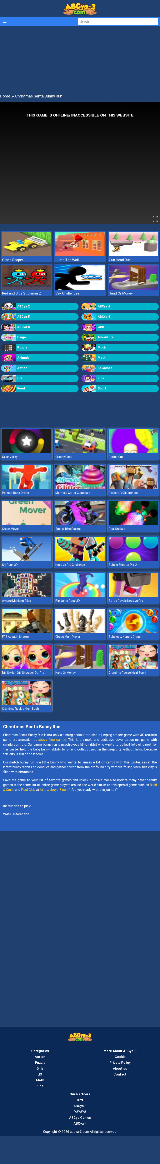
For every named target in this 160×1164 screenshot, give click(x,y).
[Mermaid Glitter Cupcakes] (80, 488)
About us (120, 1069)
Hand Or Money (121, 293)
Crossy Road (63, 456)
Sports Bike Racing (68, 528)
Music (102, 347)
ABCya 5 (23, 317)
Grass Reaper (12, 260)
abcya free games (52, 740)
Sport (102, 388)
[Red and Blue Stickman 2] (26, 289)
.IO (40, 1074)
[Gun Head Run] (133, 255)
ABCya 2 (23, 306)
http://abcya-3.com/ (55, 790)
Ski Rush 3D (10, 564)
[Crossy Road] (80, 452)
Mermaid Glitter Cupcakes (72, 492)
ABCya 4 (104, 306)
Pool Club (28, 790)
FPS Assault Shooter (16, 636)
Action (22, 368)
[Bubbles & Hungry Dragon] (133, 632)
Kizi (80, 1100)
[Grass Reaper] (26, 255)
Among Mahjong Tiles (16, 600)
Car (19, 378)
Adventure (106, 337)
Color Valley (10, 456)
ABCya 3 (80, 1106)
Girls (101, 327)
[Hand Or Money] (133, 289)
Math (102, 358)
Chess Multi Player (67, 636)
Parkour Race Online (15, 492)
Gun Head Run (120, 260)
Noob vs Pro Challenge (70, 564)
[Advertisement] (80, 59)
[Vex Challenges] (80, 289)
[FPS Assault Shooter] (26, 632)
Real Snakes (117, 528)
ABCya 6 (104, 317)
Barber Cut (116, 456)
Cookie (120, 1057)
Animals (23, 358)
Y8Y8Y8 (80, 1112)
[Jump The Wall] (80, 255)
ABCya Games (80, 1118)
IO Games (105, 368)
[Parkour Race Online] (26, 488)
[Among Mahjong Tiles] (26, 596)
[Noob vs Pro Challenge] (80, 560)
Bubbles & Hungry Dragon (125, 636)
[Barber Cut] (133, 452)
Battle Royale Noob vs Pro (126, 600)
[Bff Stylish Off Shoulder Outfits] (26, 668)
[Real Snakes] (133, 524)
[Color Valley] (26, 452)
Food (21, 388)
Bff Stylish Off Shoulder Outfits (23, 672)
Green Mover (10, 528)
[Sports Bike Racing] (80, 524)
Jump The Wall (67, 260)
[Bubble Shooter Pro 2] (133, 560)
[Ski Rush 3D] (26, 560)
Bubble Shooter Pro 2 (123, 564)
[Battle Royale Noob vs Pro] (133, 596)
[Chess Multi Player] (80, 632)
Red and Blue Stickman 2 (21, 293)
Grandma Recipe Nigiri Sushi (127, 672)
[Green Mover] (26, 524)
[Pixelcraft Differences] (133, 488)
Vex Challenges (67, 293)
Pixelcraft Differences (124, 492)
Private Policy (120, 1063)
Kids (101, 378)
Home (5, 96)
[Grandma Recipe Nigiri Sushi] (133, 668)
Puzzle (22, 347)
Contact (120, 1074)
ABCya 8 (23, 327)
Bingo (21, 337)
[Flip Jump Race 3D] (80, 596)
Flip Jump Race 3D (67, 600)
